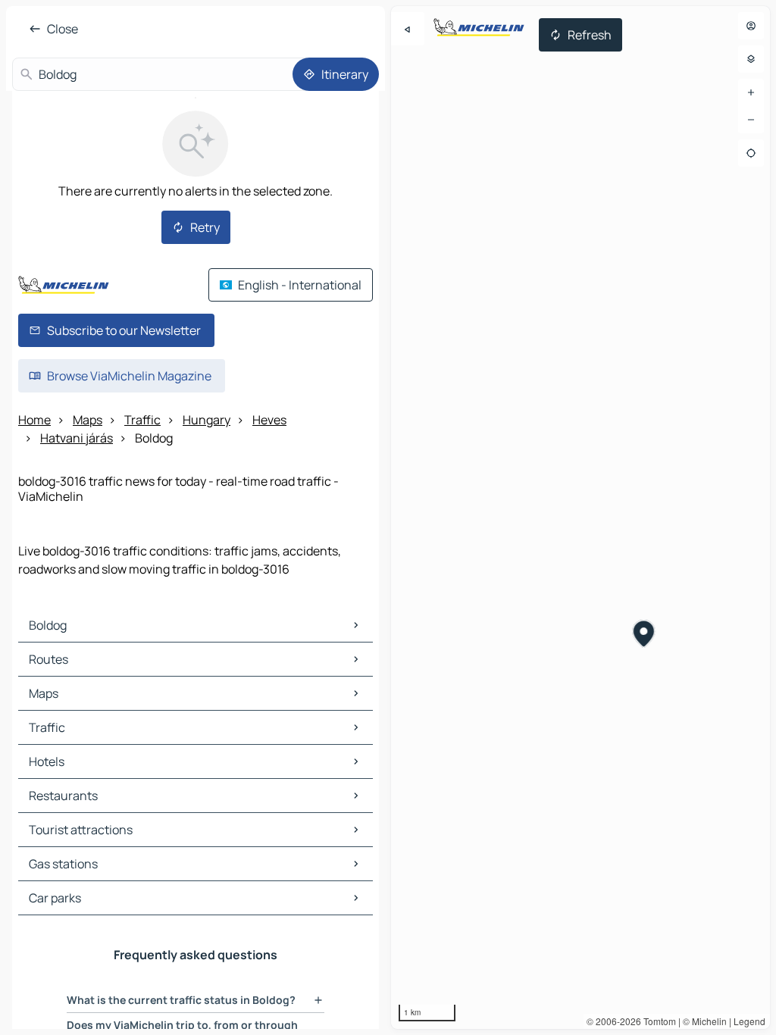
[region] (580, 517)
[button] (644, 636)
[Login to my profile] (751, 25)
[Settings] (751, 59)
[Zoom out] (751, 119)
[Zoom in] (751, 92)
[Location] (751, 153)
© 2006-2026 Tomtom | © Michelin (657, 1021)
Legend (749, 1021)
